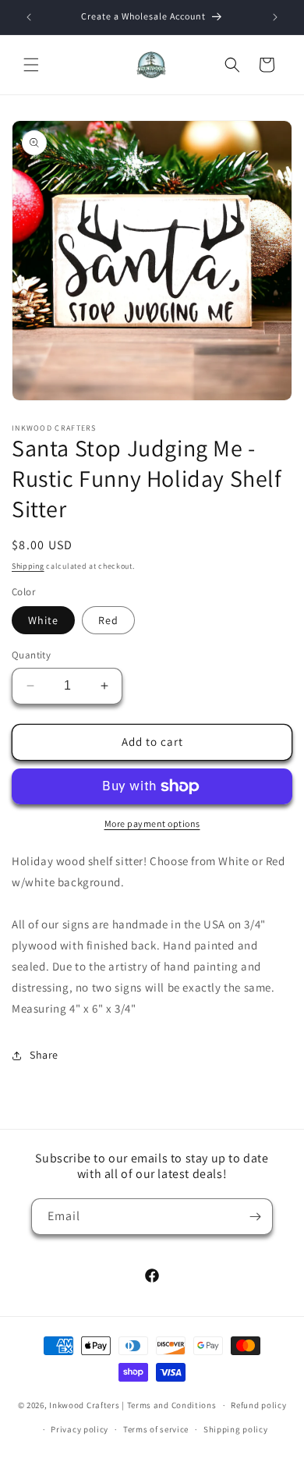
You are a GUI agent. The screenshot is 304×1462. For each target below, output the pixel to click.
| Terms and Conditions (169, 1405)
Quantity (31, 655)
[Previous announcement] (29, 17)
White (43, 620)
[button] (31, 65)
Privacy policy (79, 1429)
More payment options (152, 823)
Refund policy (258, 1405)
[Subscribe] (255, 1216)
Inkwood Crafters (84, 1405)
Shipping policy (235, 1429)
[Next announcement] (275, 17)
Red (108, 620)
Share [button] (44, 1055)
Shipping (28, 566)
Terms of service (156, 1429)
